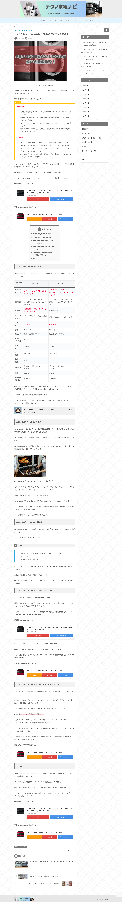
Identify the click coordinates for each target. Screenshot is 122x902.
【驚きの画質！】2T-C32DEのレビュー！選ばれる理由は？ (93, 72)
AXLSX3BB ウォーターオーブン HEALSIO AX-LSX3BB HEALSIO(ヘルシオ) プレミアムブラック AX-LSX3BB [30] (50, 192)
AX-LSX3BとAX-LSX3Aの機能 (42, 237)
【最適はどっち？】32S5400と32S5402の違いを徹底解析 (94, 65)
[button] (106, 30)
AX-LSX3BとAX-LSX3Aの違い (42, 234)
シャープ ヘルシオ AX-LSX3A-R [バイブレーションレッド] (44, 214)
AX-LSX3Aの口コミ (40, 243)
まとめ (35, 258)
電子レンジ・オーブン (21, 846)
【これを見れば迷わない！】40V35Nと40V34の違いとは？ (94, 51)
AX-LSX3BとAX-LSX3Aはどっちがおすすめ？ (43, 248)
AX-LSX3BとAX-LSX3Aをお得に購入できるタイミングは (43, 254)
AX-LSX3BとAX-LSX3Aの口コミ (43, 240)
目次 (43, 229)
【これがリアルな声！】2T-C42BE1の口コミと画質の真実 (94, 58)
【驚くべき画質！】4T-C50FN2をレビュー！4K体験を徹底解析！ (94, 44)
